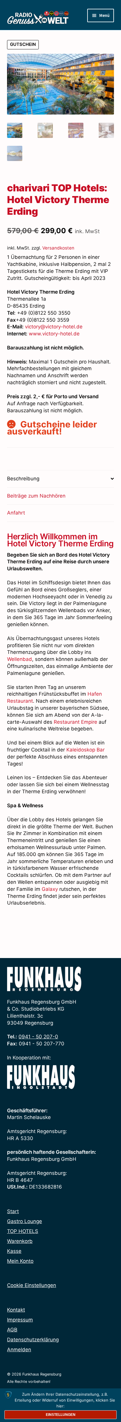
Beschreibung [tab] (23, 478)
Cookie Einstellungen (31, 1285)
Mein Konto (20, 1261)
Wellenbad (19, 659)
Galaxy (50, 889)
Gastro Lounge (24, 1221)
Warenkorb (20, 1241)
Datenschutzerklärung (33, 1340)
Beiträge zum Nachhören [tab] (36, 496)
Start (13, 1211)
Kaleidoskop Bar (85, 750)
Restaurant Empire (75, 722)
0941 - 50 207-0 (38, 1037)
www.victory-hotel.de (54, 334)
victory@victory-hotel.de (54, 327)
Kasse (14, 1251)
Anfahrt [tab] (16, 513)
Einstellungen (60, 1415)
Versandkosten (58, 248)
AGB (12, 1330)
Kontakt (16, 1310)
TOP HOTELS (22, 1231)
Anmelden (19, 1349)
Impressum (20, 1320)
